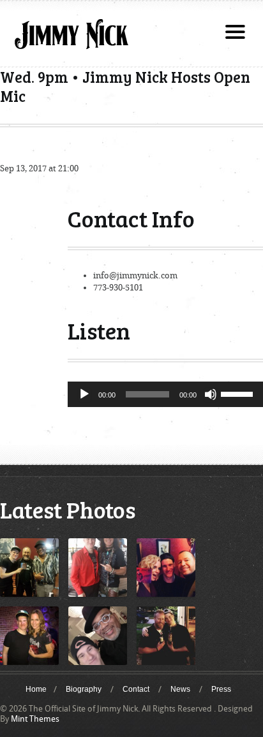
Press (221, 689)
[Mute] (210, 394)
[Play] (84, 394)
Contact (136, 689)
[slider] (239, 393)
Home (36, 689)
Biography (83, 689)
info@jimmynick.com (135, 275)
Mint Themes (35, 719)
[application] (165, 394)
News (180, 689)
